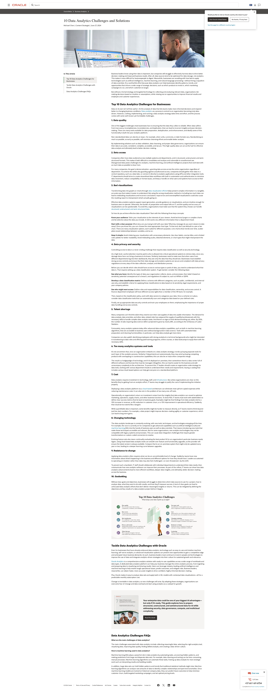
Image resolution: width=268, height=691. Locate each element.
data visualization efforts (158, 191)
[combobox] (134, 5)
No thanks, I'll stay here (239, 19)
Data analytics (146, 111)
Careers (115, 685)
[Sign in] (255, 5)
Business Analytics (81, 11)
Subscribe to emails (125, 685)
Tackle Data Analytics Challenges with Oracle (80, 86)
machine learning (118, 428)
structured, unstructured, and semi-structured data (130, 209)
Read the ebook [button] (150, 618)
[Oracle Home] (19, 5)
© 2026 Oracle (68, 685)
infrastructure (162, 380)
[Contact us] (259, 5)
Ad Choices (108, 685)
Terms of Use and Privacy (83, 685)
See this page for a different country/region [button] (221, 25)
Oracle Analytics (117, 561)
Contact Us (147, 685)
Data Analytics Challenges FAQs (78, 91)
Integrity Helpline (137, 685)
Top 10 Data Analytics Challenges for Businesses (80, 80)
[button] (9, 5)
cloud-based (147, 389)
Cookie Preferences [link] (97, 685)
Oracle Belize (68, 11)
